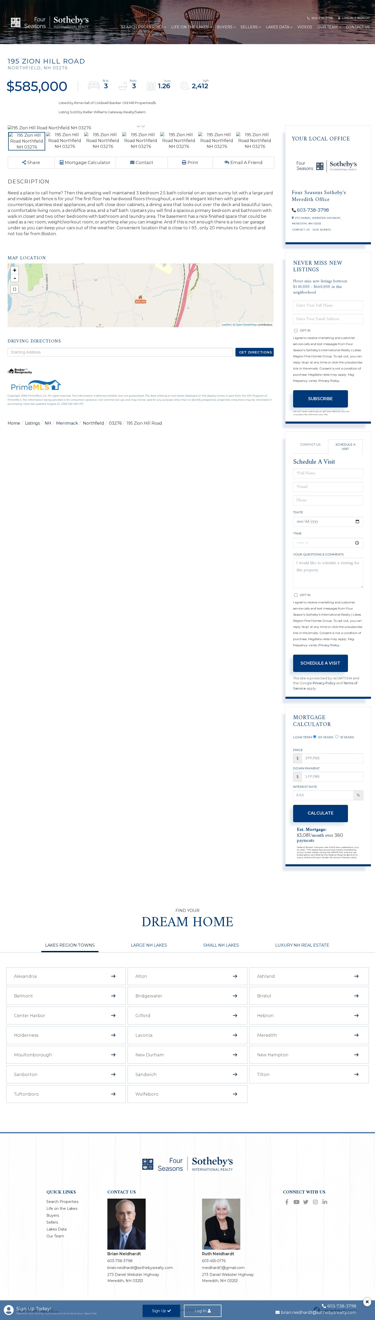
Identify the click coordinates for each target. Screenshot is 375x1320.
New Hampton (273, 1054)
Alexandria (25, 976)
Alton (141, 976)
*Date (298, 512)
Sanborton (26, 1074)
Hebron (265, 1015)
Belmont (23, 996)
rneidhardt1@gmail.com (223, 1267)
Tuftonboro (26, 1094)
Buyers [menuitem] (224, 27)
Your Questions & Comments (318, 554)
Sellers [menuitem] (249, 27)
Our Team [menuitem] (327, 27)
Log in (347, 18)
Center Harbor (29, 1015)
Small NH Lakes (221, 945)
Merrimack (67, 423)
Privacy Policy (328, 381)
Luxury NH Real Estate (302, 945)
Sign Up (363, 18)
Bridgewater (148, 996)
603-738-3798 (322, 18)
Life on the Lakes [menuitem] (190, 27)
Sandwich (146, 1074)
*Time (297, 533)
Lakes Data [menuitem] (277, 27)
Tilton (263, 1074)
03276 (115, 423)
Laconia (144, 1035)
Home (14, 423)
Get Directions (255, 352)
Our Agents (322, 229)
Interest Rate (305, 787)
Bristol (264, 996)
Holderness (26, 1035)
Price (298, 750)
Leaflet (226, 324)
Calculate (320, 813)
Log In (200, 1311)
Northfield (93, 423)
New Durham (149, 1054)
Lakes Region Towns (70, 945)
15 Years (347, 737)
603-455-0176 (214, 1261)
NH (48, 423)
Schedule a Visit (345, 446)
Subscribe (320, 398)
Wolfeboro (146, 1094)
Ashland (266, 976)
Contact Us (301, 229)
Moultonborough (33, 1054)
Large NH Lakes (149, 945)
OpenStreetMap (246, 324)
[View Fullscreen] (14, 289)
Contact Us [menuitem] (358, 27)
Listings (32, 423)
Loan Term (302, 737)
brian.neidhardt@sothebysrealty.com (140, 1267)
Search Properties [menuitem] (142, 27)
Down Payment (306, 768)
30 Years (325, 737)
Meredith (267, 1035)
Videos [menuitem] (304, 27)
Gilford (142, 1015)
